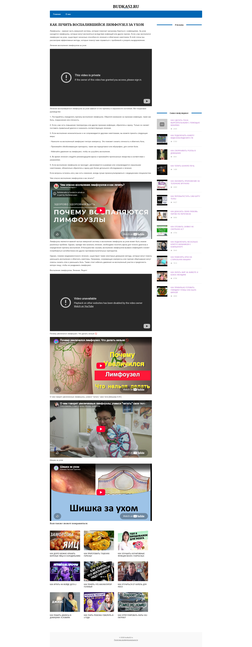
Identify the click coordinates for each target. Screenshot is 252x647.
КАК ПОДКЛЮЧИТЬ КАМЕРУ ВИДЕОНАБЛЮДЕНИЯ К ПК (182, 136)
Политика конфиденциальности (126, 640)
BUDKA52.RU (126, 6)
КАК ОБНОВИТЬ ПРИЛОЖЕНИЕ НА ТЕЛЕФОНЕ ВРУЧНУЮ (185, 182)
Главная (57, 14)
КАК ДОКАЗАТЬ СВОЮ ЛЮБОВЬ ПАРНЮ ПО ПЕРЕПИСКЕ (184, 212)
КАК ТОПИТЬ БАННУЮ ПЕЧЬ (183, 166)
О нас (68, 14)
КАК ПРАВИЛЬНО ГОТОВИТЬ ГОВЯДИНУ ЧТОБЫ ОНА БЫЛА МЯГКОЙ (183, 290)
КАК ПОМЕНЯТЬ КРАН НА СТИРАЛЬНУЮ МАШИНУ (181, 258)
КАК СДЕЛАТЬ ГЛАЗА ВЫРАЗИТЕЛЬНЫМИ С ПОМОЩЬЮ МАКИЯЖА (185, 122)
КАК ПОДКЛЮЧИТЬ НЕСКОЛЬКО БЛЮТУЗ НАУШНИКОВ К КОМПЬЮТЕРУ (184, 244)
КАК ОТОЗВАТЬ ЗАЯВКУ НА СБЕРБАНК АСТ (182, 227)
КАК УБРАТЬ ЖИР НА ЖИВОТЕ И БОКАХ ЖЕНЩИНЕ (184, 273)
